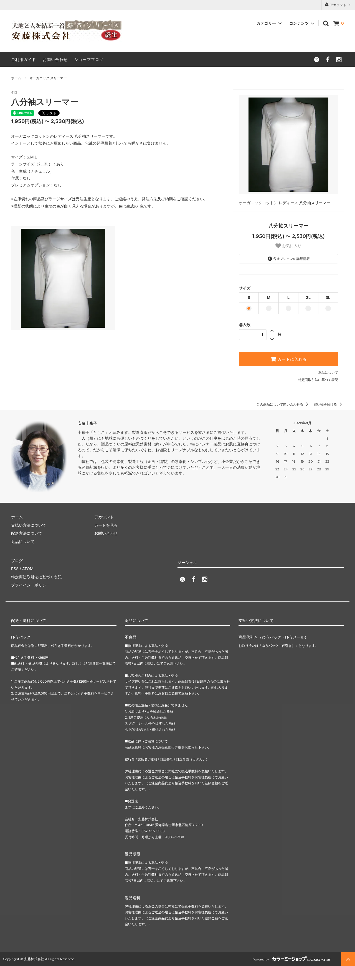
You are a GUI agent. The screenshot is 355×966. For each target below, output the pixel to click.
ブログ (17, 560)
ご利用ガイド (23, 59)
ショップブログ (88, 59)
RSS (15, 568)
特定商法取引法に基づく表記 (36, 577)
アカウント (338, 5)
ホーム (16, 78)
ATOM (27, 568)
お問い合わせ (55, 59)
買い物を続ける (326, 404)
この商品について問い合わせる (280, 404)
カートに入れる (291, 359)
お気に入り (291, 246)
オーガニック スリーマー (48, 78)
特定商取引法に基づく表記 (318, 380)
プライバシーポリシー (30, 585)
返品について (328, 372)
